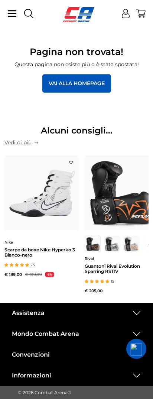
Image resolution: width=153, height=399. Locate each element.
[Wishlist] (71, 160)
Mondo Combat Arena (45, 333)
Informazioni (31, 375)
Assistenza (28, 312)
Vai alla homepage (77, 83)
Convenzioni (31, 354)
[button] (136, 349)
